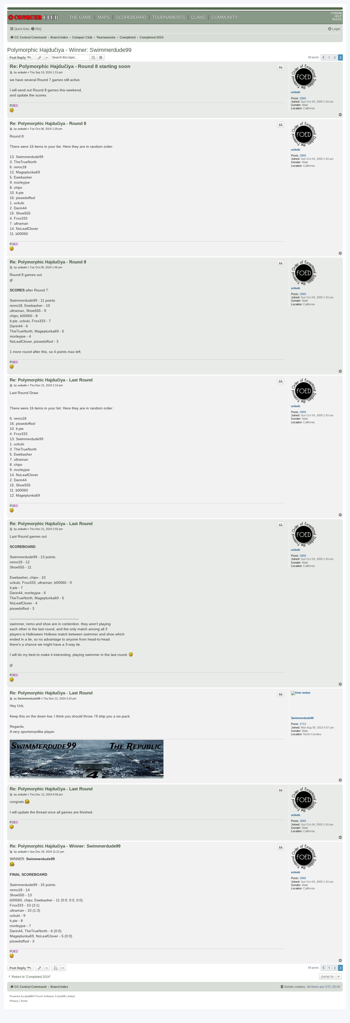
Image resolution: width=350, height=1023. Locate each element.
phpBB (29, 996)
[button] (323, 57)
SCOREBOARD (131, 17)
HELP (338, 16)
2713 (303, 723)
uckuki (295, 92)
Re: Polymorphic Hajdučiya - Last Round (51, 380)
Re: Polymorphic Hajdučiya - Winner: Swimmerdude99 (65, 846)
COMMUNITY (224, 17)
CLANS (198, 17)
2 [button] (335, 57)
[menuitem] (36, 29)
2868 (303, 98)
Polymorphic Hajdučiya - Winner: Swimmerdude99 (69, 50)
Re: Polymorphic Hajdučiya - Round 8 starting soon (70, 66)
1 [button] (329, 57)
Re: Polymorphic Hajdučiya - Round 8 (48, 123)
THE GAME (80, 17)
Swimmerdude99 (302, 718)
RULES (337, 19)
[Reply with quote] (280, 67)
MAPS (104, 17)
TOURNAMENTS (168, 17)
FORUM (336, 13)
